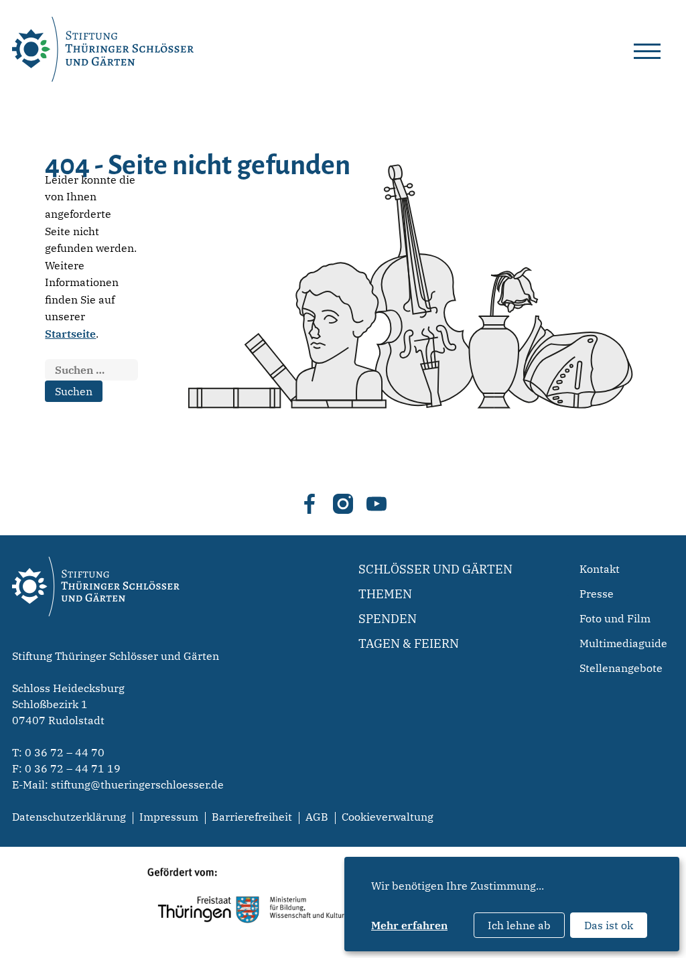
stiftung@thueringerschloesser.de (137, 784)
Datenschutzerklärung (69, 816)
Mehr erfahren (409, 925)
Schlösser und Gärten (435, 569)
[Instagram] (343, 504)
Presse (596, 593)
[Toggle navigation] (647, 49)
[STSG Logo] (96, 639)
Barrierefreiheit (252, 816)
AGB (316, 816)
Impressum (168, 816)
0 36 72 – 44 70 (65, 752)
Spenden (387, 618)
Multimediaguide (623, 643)
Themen (385, 594)
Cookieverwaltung (387, 816)
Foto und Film (614, 618)
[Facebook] (309, 504)
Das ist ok (608, 925)
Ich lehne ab (519, 925)
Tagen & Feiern (408, 643)
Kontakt (599, 568)
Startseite (70, 333)
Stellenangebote (621, 668)
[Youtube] (376, 504)
